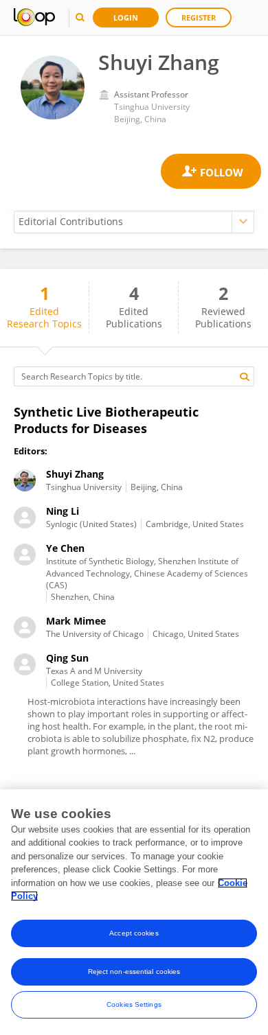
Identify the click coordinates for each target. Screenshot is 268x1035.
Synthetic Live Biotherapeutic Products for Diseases (106, 420)
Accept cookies (133, 933)
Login (125, 17)
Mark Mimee (76, 620)
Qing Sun (67, 657)
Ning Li (62, 511)
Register (198, 17)
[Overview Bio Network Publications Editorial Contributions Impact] (134, 222)
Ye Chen (65, 548)
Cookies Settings (134, 1004)
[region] (134, 912)
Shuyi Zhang (75, 473)
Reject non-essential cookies (134, 971)
